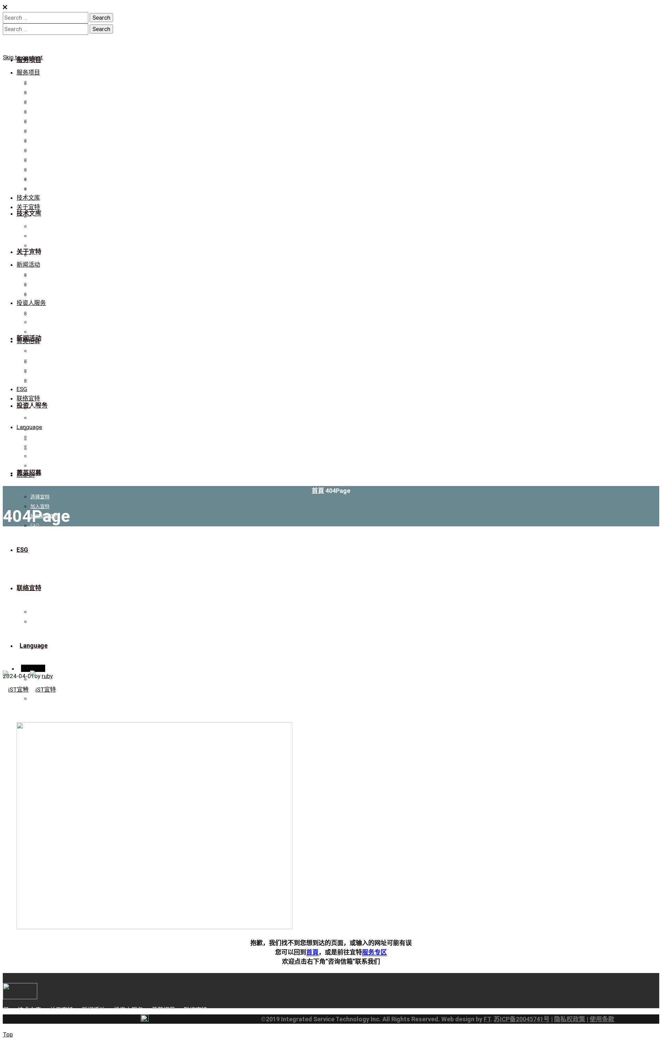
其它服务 (40, 169)
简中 (35, 446)
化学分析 (40, 149)
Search (25, 475)
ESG (22, 389)
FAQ (34, 380)
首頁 (318, 490)
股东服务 (40, 332)
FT (487, 1019)
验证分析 (40, 82)
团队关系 (40, 245)
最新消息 (40, 274)
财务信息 (40, 312)
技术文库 (28, 197)
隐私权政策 (569, 1019)
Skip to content (23, 57)
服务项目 (28, 72)
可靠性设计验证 (47, 140)
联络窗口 (40, 408)
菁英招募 (28, 341)
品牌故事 (40, 216)
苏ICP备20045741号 (522, 1019)
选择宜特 (40, 351)
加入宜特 (40, 360)
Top (8, 1034)
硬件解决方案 (44, 178)
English (38, 456)
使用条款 (602, 1019)
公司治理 (40, 322)
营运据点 (40, 417)
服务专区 (374, 952)
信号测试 (40, 120)
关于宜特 (28, 207)
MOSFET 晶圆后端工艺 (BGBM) (64, 188)
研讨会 (37, 293)
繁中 (35, 436)
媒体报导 (40, 284)
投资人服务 (31, 302)
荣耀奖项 (40, 236)
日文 (35, 465)
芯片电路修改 (44, 92)
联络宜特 (40, 255)
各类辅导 (40, 159)
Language (29, 427)
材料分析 (40, 130)
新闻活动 (28, 264)
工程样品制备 (44, 101)
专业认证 (40, 226)
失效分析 (40, 111)
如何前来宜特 (44, 370)
